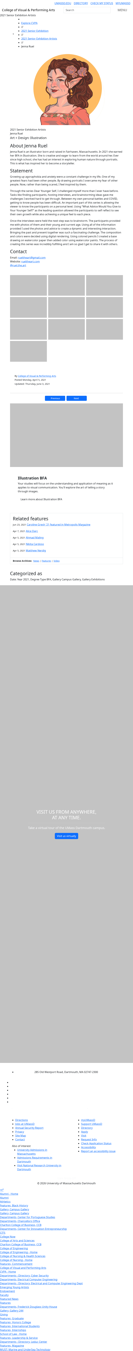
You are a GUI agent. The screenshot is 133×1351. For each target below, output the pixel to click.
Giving (4, 1314)
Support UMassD (91, 1124)
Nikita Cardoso (35, 544)
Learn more (41, 499)
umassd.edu (62, 3)
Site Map (20, 1135)
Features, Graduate (12, 1318)
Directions (21, 1120)
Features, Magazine (12, 1345)
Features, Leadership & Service (19, 1338)
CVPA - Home (8, 1271)
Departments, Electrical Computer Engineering (28, 1279)
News (36, 560)
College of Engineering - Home (18, 1252)
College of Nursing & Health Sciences (22, 1256)
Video (57, 560)
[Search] (107, 10)
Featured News (9, 1299)
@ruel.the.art (18, 265)
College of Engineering (14, 1248)
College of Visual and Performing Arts (23, 1268)
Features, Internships (13, 1330)
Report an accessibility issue (98, 1151)
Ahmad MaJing (35, 537)
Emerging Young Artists (14, 1287)
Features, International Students (20, 1326)
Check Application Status (96, 1143)
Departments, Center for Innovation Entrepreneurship (33, 1229)
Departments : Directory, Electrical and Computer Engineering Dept (41, 1283)
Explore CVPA (29, 23)
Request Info (89, 1139)
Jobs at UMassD (25, 1124)
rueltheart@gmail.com (32, 257)
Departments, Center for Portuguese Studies (27, 1217)
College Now (7, 1236)
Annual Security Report (29, 1128)
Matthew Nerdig (36, 550)
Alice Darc (32, 531)
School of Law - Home (13, 1334)
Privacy (19, 1131)
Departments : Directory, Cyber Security (24, 1275)
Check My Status (102, 3)
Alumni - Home (9, 1194)
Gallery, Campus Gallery (14, 1209)
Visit (83, 1135)
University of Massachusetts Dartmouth (64, 1065)
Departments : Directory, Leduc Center (23, 1342)
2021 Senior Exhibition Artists (39, 38)
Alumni (4, 1198)
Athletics (5, 1201)
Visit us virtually (66, 836)
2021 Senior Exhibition (34, 31)
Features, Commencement (16, 1264)
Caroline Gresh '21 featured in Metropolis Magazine (58, 524)
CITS (2, 1233)
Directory (81, 3)
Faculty (4, 1295)
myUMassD (123, 3)
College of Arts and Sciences (17, 1240)
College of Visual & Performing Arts (37, 375)
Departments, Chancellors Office (20, 1221)
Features (46, 560)
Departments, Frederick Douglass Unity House (28, 1307)
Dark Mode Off (66, 1178)
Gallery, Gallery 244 (11, 1310)
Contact (20, 1139)
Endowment (7, 1291)
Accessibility (88, 1147)
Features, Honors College (15, 1322)
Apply (84, 1131)
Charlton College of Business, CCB (20, 1225)
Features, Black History (14, 1205)
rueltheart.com (30, 261)
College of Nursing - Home (16, 1260)
